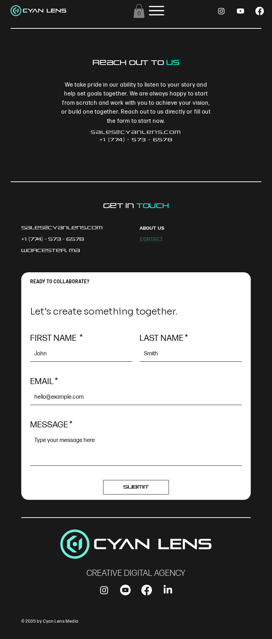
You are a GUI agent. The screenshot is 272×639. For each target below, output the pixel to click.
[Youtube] (240, 11)
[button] (139, 11)
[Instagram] (221, 11)
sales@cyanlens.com (62, 228)
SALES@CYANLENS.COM (136, 132)
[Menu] (156, 11)
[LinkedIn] (168, 590)
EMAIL (44, 381)
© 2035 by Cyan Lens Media (50, 621)
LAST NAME (164, 338)
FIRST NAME (56, 338)
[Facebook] (259, 11)
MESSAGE (51, 425)
